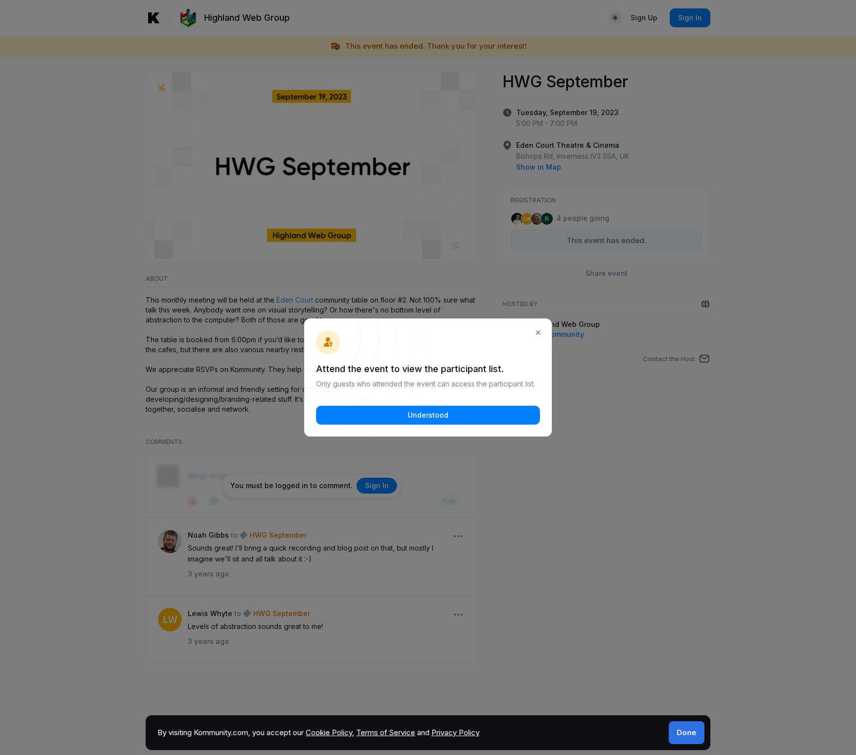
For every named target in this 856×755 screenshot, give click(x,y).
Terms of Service (385, 732)
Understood (428, 415)
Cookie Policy (329, 732)
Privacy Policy (455, 732)
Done (686, 732)
